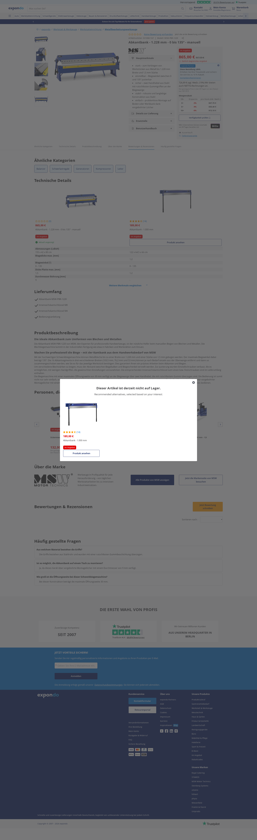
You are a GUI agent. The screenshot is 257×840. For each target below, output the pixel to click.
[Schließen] (193, 382)
